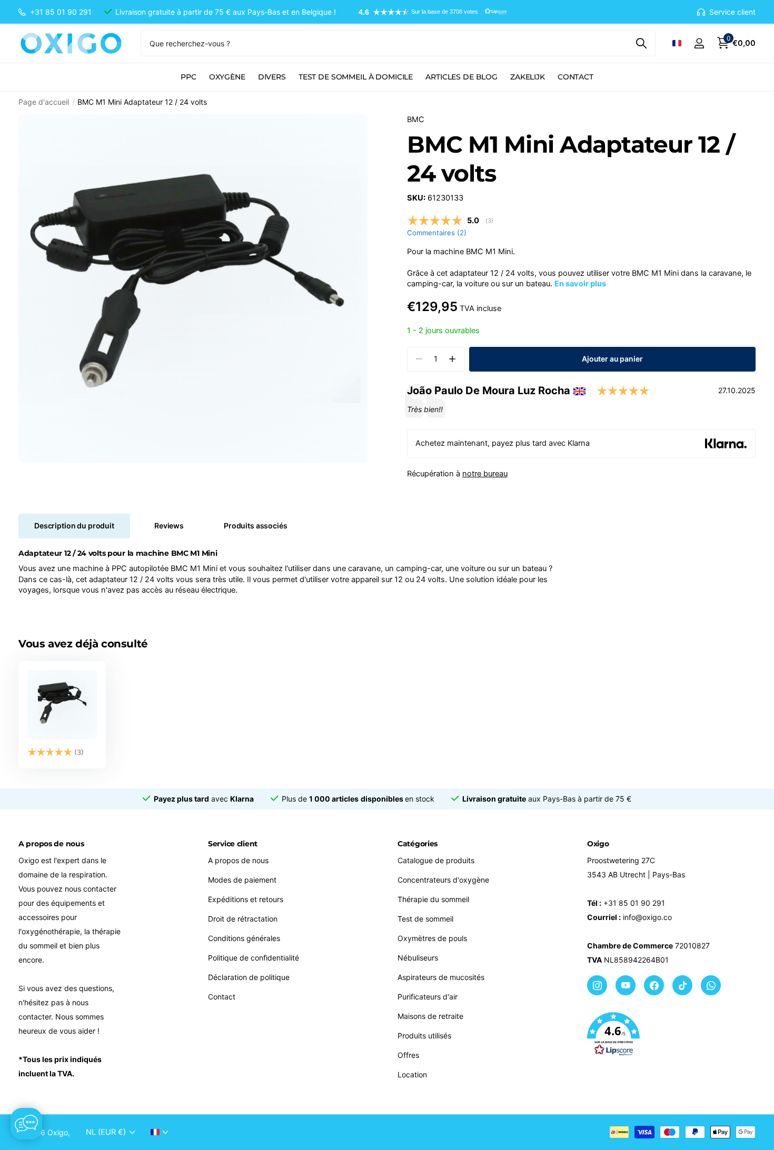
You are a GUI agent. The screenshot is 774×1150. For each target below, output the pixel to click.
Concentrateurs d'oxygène (443, 879)
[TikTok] (682, 985)
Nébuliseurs (418, 957)
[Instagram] (597, 985)
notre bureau (485, 473)
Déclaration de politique (249, 977)
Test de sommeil (425, 918)
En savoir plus (580, 283)
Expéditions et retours (245, 899)
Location (412, 1074)
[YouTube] (626, 985)
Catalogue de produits (436, 860)
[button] (428, 12)
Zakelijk (527, 77)
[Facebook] (654, 985)
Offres (408, 1055)
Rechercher (641, 43)
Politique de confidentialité (253, 957)
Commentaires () (437, 232)
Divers (272, 77)
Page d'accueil (43, 101)
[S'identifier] (699, 43)
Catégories (418, 843)
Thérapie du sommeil (433, 899)
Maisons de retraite (430, 1016)
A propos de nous (238, 860)
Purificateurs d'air (428, 996)
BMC (415, 119)
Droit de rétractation (242, 918)
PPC (188, 77)
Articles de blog (461, 77)
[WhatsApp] (711, 985)
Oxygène (227, 77)
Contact (575, 77)
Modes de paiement (242, 879)
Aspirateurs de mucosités (441, 977)
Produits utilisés (424, 1035)
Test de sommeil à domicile (356, 77)
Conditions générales (244, 938)
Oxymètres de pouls (432, 938)
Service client (232, 843)
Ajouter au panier (612, 358)
